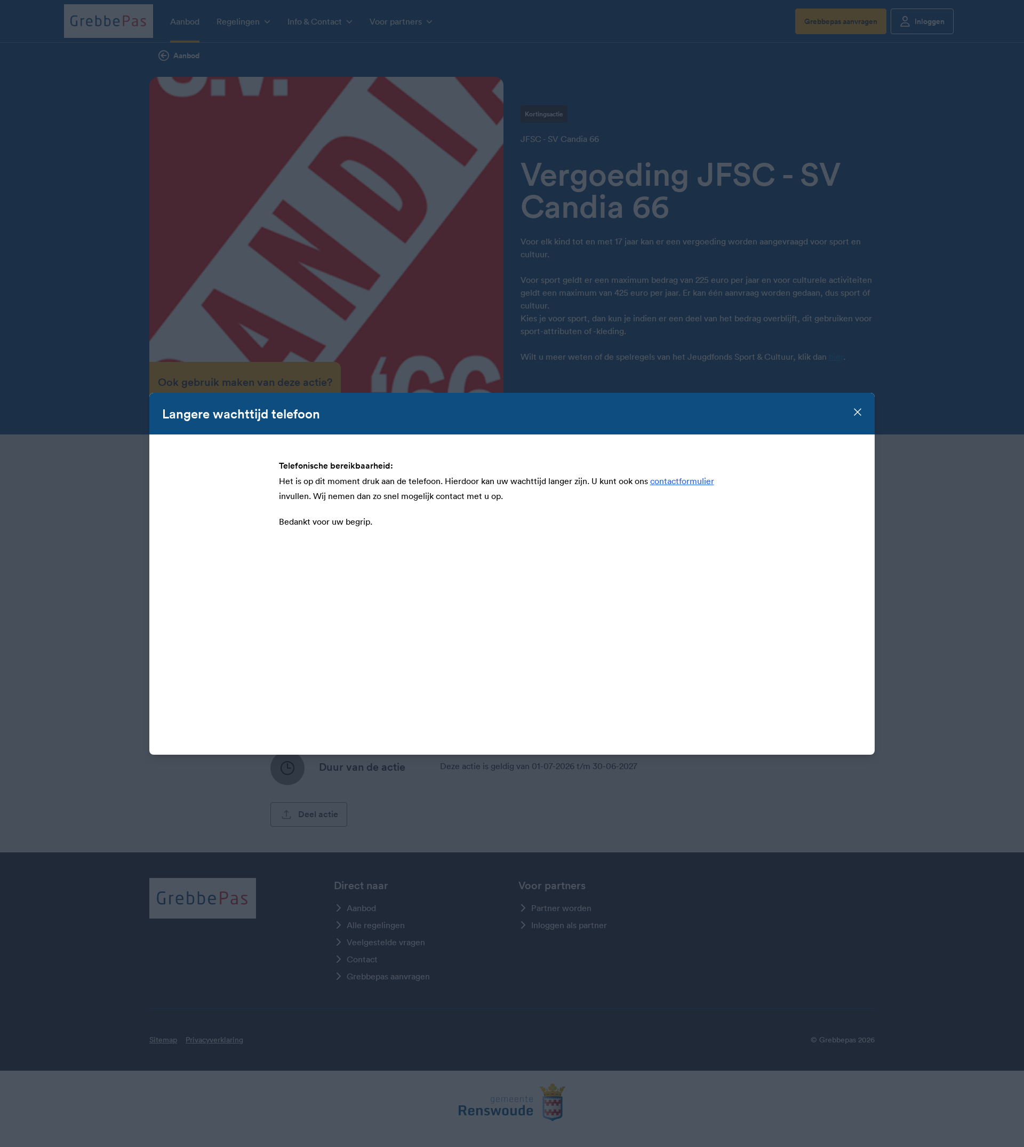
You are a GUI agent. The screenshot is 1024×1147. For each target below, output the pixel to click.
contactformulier (682, 481)
